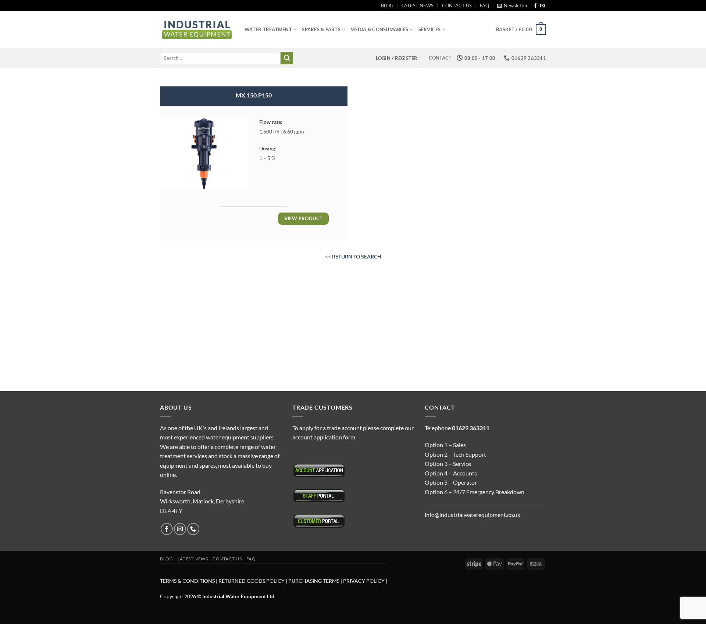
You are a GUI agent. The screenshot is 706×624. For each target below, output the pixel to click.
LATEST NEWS (418, 5)
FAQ (484, 5)
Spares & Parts (321, 29)
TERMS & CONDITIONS (187, 581)
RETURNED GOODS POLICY (251, 581)
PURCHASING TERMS (314, 581)
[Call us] (193, 529)
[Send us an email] (542, 5)
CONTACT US (457, 5)
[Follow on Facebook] (535, 5)
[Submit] (287, 58)
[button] (512, 5)
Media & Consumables (379, 29)
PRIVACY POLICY (364, 581)
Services (429, 29)
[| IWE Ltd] (196, 29)
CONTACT (440, 58)
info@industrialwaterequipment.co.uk (472, 514)
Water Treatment (268, 29)
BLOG (387, 5)
